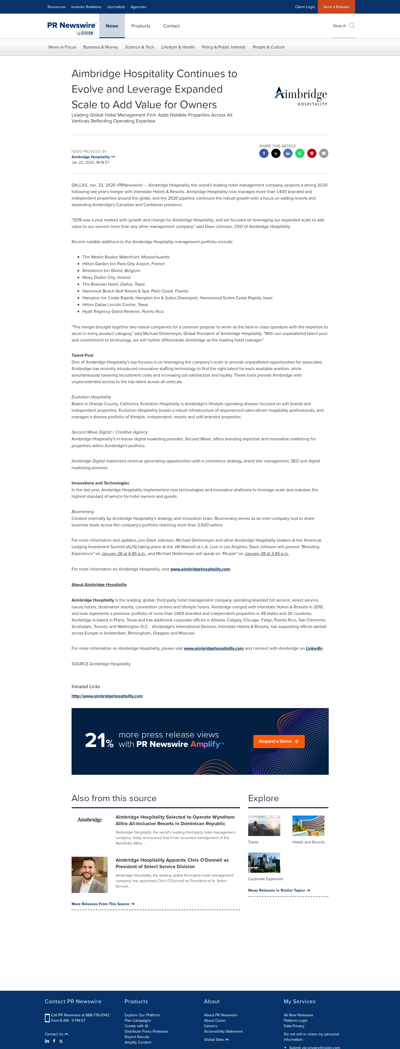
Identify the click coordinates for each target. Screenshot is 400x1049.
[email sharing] (323, 154)
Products (140, 25)
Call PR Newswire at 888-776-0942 (80, 1015)
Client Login (305, 7)
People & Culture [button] (269, 47)
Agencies (138, 7)
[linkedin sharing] (288, 154)
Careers (210, 1026)
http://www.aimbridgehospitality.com (107, 696)
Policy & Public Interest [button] (223, 47)
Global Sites (214, 1039)
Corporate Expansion (266, 879)
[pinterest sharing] (311, 154)
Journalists (116, 7)
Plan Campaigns (138, 1020)
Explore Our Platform (142, 1015)
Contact (171, 25)
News (112, 25)
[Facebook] (54, 1041)
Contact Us (54, 1034)
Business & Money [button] (100, 47)
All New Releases (298, 1015)
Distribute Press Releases (146, 1031)
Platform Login (296, 1020)
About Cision (215, 1020)
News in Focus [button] (62, 47)
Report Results (137, 1036)
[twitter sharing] (276, 154)
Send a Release (336, 7)
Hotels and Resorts (309, 842)
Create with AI (136, 1026)
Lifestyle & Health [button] (178, 47)
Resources (57, 7)
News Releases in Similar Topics (276, 890)
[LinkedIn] (48, 1041)
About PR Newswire (221, 1015)
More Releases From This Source (100, 904)
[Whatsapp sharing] (299, 154)
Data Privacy (294, 1026)
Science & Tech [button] (139, 47)
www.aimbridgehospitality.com (200, 569)
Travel (253, 842)
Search (339, 26)
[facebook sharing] (264, 154)
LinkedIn (314, 648)
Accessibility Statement (223, 1031)
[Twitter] (61, 1041)
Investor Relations (86, 7)
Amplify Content (138, 1042)
